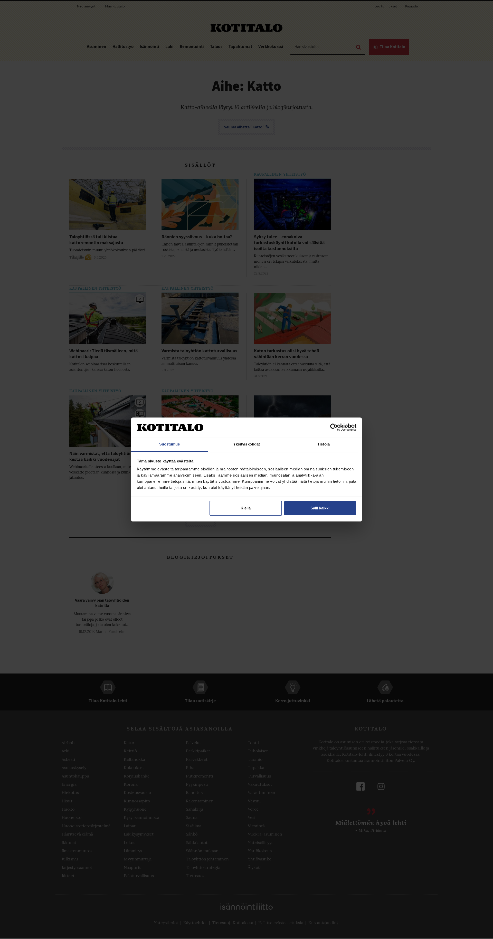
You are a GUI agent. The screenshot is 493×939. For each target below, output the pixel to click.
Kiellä (246, 508)
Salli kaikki (319, 508)
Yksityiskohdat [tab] (246, 444)
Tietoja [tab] (323, 444)
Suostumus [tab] (169, 444)
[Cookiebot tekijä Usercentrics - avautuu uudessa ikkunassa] (333, 427)
